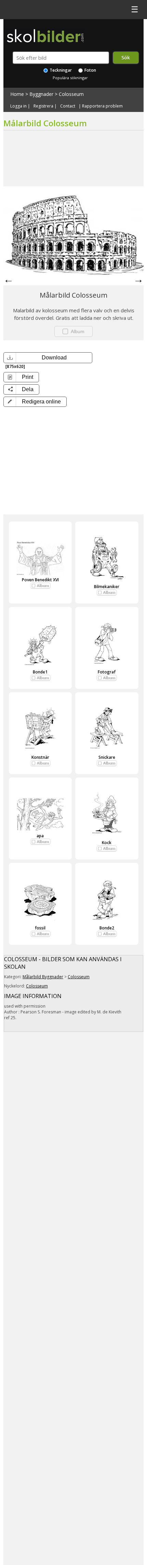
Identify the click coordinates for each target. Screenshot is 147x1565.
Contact (67, 106)
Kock (106, 842)
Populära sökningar (70, 77)
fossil (40, 928)
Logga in (18, 106)
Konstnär (40, 757)
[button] (35, 402)
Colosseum (71, 94)
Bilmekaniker (106, 586)
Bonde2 (106, 928)
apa (40, 836)
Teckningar (60, 70)
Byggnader (41, 94)
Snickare (106, 757)
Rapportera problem (102, 106)
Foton (89, 70)
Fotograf (107, 672)
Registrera (43, 106)
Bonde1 (40, 672)
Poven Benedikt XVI (40, 580)
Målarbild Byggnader (43, 977)
